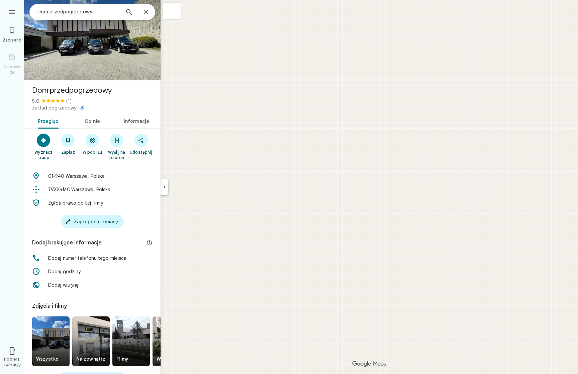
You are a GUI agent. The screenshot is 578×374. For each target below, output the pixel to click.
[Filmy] (131, 341)
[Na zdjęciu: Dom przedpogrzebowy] (92, 40)
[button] (168, 11)
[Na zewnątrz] (91, 341)
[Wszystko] (51, 341)
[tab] (47, 121)
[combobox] (78, 12)
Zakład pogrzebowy (54, 108)
